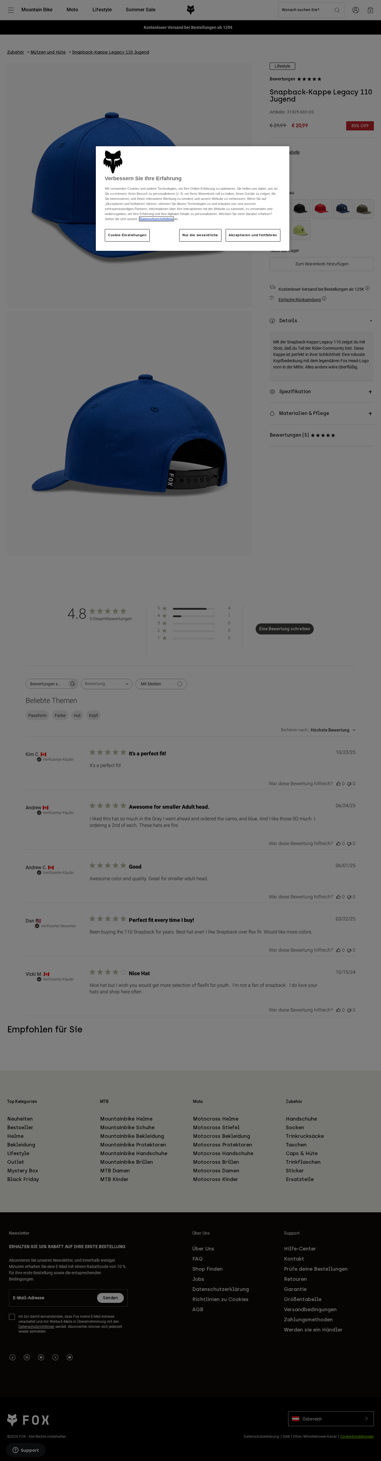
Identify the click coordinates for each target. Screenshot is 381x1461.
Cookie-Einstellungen (127, 235)
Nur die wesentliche (200, 235)
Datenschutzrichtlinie (156, 219)
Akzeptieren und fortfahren (253, 235)
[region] (192, 198)
